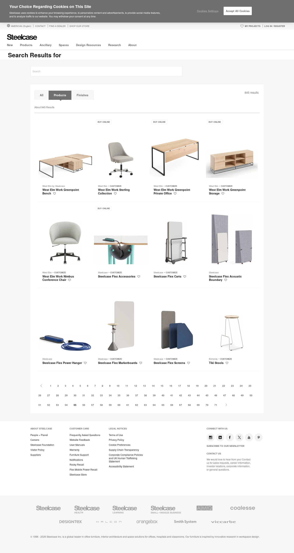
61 (127, 405)
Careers (34, 439)
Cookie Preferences (119, 444)
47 (224, 395)
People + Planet (39, 435)
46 (215, 395)
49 (242, 395)
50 (251, 395)
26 (39, 395)
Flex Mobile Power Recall (83, 469)
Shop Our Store (79, 26)
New (10, 45)
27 (48, 395)
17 (179, 385)
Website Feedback (80, 439)
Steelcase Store (78, 474)
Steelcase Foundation (42, 444)
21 (214, 385)
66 (171, 405)
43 (189, 395)
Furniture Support (79, 454)
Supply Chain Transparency (124, 449)
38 (145, 395)
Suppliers (35, 454)
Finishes (82, 95)
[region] (147, 11)
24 (241, 385)
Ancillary (46, 45)
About (132, 45)
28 (57, 395)
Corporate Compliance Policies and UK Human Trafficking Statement (126, 458)
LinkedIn (220, 437)
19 (197, 385)
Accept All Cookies (238, 11)
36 (127, 395)
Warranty (74, 449)
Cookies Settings (207, 11)
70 (207, 405)
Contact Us (214, 453)
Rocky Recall (77, 464)
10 (118, 385)
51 (39, 405)
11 (126, 385)
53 (57, 405)
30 (75, 395)
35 (119, 395)
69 (198, 405)
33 (101, 395)
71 (215, 405)
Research (114, 45)
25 (250, 385)
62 (136, 405)
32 (92, 395)
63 (145, 405)
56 (83, 405)
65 (163, 405)
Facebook (230, 437)
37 (136, 395)
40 (163, 395)
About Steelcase (41, 428)
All (41, 95)
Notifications (76, 459)
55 (75, 405)
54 (66, 405)
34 (110, 395)
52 (48, 405)
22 (223, 385)
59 (110, 405)
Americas (21, 26)
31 (83, 395)
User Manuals (77, 444)
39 (154, 395)
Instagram (211, 437)
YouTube (249, 437)
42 (180, 395)
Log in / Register (274, 26)
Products (26, 45)
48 (233, 395)
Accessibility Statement (121, 466)
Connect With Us (217, 428)
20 (206, 385)
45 (207, 395)
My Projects (252, 26)
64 (154, 405)
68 (189, 405)
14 (153, 385)
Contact (40, 26)
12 (135, 385)
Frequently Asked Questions (85, 435)
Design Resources (88, 45)
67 (180, 405)
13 (144, 385)
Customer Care (79, 428)
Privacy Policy (116, 439)
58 (101, 405)
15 (162, 385)
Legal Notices (118, 428)
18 (188, 385)
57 (92, 405)
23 (232, 385)
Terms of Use (116, 435)
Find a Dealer (57, 26)
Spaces (64, 45)
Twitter (239, 437)
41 (171, 395)
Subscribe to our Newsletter (225, 446)
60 (119, 405)
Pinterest (259, 437)
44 (198, 395)
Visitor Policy (37, 449)
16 (170, 385)
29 (66, 395)
